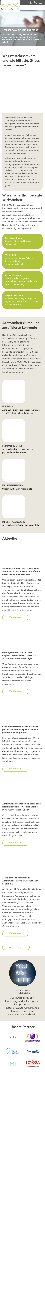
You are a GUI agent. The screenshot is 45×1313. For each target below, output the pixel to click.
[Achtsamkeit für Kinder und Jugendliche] (12, 1051)
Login (35, 2)
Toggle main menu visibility (41, 2)
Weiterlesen (15, 617)
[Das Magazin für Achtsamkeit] (32, 1051)
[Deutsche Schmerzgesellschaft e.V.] (32, 1037)
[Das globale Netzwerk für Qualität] (12, 1063)
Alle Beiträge (16, 947)
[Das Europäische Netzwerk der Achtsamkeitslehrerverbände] (12, 1037)
